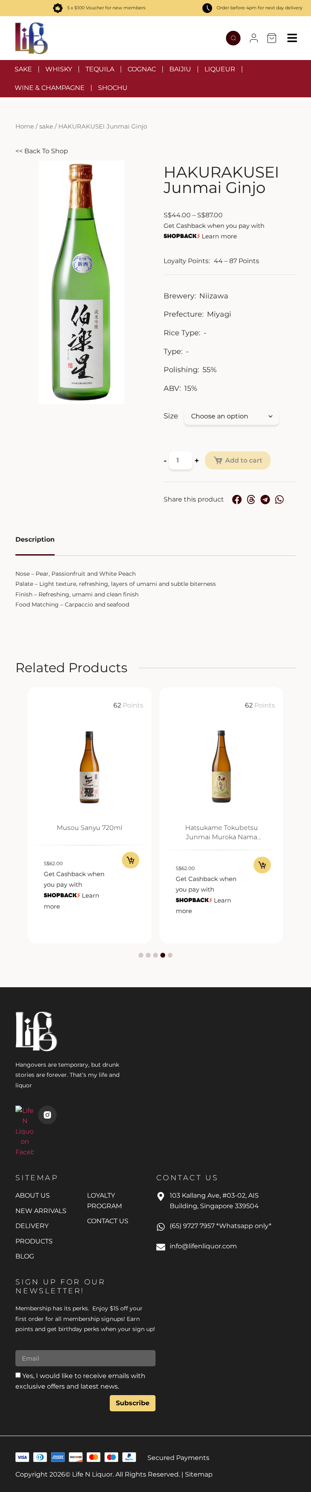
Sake (23, 69)
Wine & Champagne (50, 88)
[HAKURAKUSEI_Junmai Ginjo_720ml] (81, 282)
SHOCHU (113, 88)
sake (46, 126)
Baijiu (180, 69)
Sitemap (199, 1474)
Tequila (99, 69)
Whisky (58, 69)
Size (171, 416)
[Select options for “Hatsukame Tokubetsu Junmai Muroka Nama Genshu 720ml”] (130, 865)
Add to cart (243, 460)
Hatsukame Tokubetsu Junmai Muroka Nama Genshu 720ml (89, 837)
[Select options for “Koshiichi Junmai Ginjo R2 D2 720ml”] (262, 865)
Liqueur (219, 69)
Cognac (142, 69)
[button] (254, 38)
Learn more (219, 236)
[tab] (35, 540)
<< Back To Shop (41, 151)
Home (24, 126)
